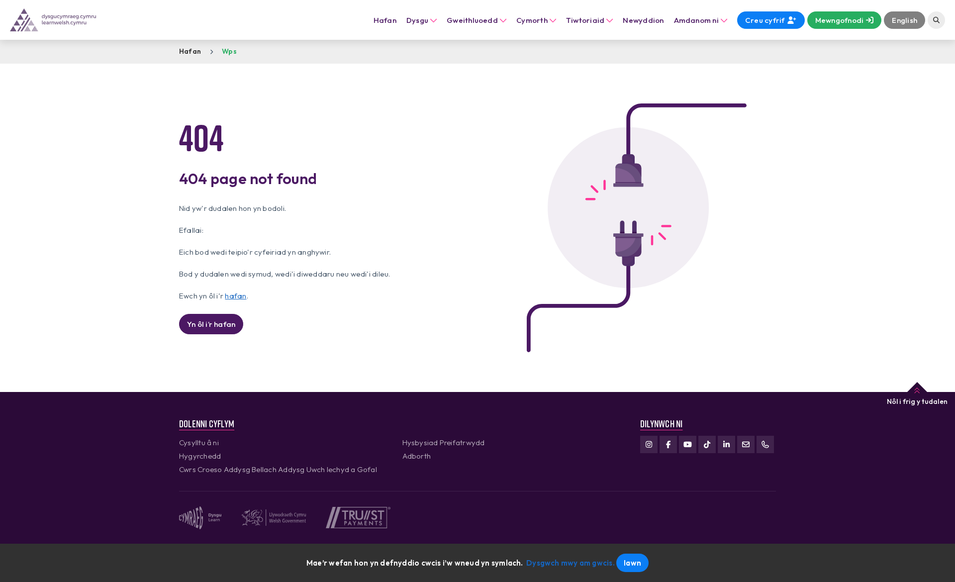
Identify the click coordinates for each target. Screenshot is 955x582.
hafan (235, 295)
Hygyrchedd (200, 456)
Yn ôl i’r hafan (211, 324)
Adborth (416, 456)
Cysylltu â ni (199, 442)
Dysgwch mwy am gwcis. (570, 563)
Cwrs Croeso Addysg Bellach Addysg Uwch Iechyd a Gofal (278, 469)
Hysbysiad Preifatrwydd (443, 442)
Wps (229, 51)
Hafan (385, 20)
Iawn (632, 563)
